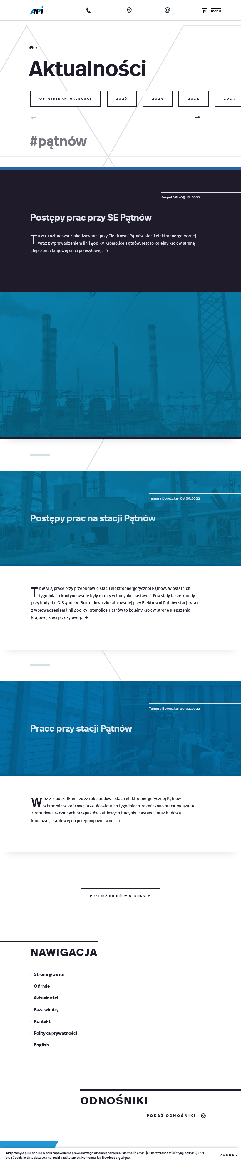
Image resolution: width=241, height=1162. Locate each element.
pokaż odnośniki (171, 1115)
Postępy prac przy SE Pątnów (91, 216)
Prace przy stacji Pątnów (81, 727)
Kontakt (42, 1021)
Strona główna (49, 974)
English (41, 1044)
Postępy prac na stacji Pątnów (92, 517)
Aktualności (46, 997)
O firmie (42, 985)
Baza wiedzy (46, 1009)
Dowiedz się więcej (116, 1157)
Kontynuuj (88, 1157)
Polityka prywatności (55, 1032)
